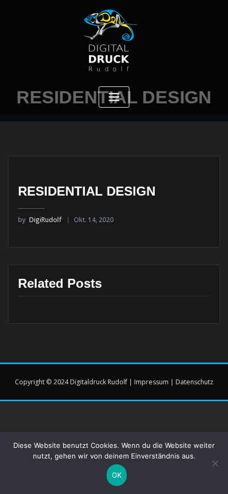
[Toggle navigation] (114, 97)
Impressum (151, 381)
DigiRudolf (40, 219)
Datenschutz (194, 381)
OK (117, 475)
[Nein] (214, 463)
